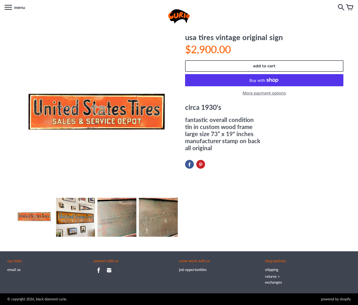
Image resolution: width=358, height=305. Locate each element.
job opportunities (193, 269)
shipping (271, 269)
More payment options (264, 93)
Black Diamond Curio (51, 299)
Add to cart (264, 66)
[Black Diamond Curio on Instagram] (109, 273)
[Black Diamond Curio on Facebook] (98, 273)
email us (14, 269)
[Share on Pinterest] (200, 164)
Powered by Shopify (336, 299)
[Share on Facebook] (189, 164)
